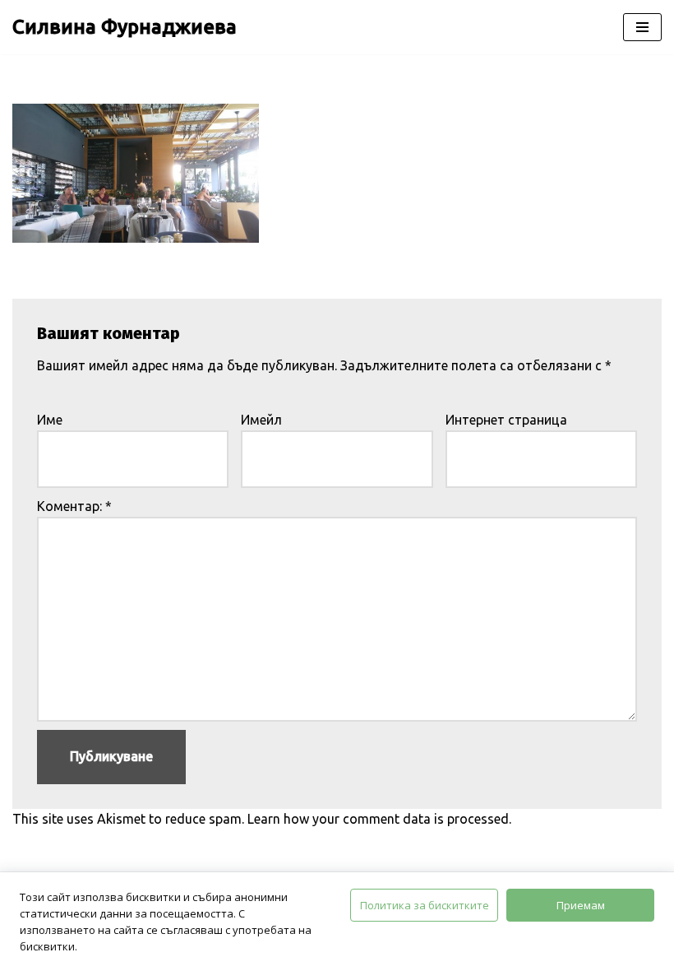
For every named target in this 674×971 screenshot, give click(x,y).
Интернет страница (506, 419)
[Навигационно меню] (642, 27)
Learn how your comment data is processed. (379, 818)
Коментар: (74, 506)
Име (49, 419)
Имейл (261, 419)
